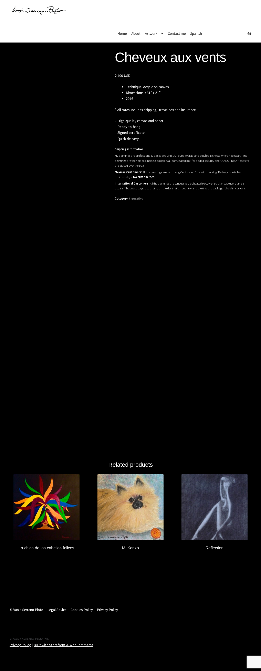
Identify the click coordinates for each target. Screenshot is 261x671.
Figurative (136, 198)
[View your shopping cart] (231, 30)
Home (122, 33)
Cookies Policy (82, 609)
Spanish (196, 33)
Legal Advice (56, 609)
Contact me (177, 33)
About (135, 33)
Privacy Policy (107, 609)
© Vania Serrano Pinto (26, 609)
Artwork (151, 33)
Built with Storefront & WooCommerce (63, 645)
